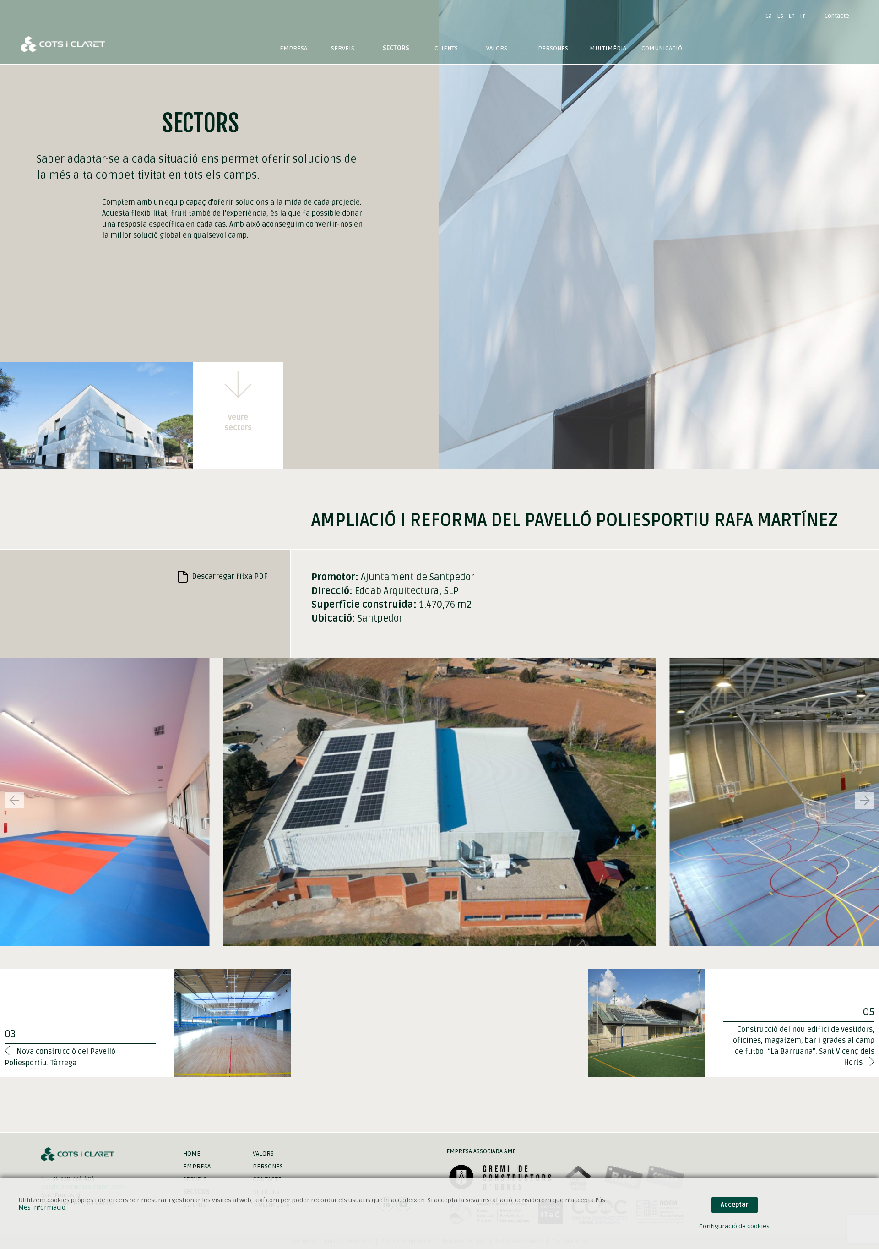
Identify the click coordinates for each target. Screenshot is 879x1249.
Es (780, 16)
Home (192, 1153)
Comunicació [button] (661, 48)
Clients (446, 48)
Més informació (41, 1207)
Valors (496, 48)
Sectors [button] (396, 48)
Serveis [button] (342, 48)
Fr (802, 16)
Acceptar (735, 1205)
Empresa (293, 48)
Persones (553, 48)
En (792, 16)
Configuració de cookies (734, 1226)
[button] (864, 800)
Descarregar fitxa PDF (229, 576)
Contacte (837, 16)
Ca (768, 16)
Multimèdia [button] (608, 48)
